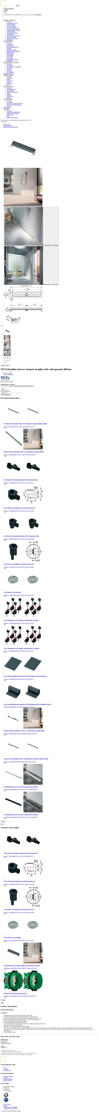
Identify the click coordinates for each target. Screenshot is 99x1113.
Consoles (9, 48)
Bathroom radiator (8, 73)
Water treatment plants (12, 117)
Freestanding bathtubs (12, 33)
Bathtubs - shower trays (9, 20)
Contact (6, 10)
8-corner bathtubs (11, 26)
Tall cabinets (10, 56)
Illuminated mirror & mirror (13, 51)
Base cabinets (10, 45)
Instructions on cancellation (10, 1108)
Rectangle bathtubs (11, 37)
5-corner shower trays (12, 23)
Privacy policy (7, 1104)
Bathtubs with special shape (13, 30)
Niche (8, 93)
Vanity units (10, 58)
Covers (8, 106)
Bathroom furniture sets (12, 47)
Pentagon (9, 95)
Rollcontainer (10, 54)
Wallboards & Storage (12, 59)
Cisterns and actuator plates (13, 112)
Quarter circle (10, 96)
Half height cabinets (12, 49)
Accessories (10, 44)
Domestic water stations (12, 113)
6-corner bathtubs (11, 24)
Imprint (5, 1105)
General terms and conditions (11, 1107)
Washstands (10, 61)
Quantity (3, 393)
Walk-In (9, 97)
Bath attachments (11, 89)
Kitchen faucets (7, 107)
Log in (5, 1067)
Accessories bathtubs (12, 27)
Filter (8, 116)
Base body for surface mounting (14, 103)
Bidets (8, 79)
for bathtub (9, 68)
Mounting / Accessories (12, 92)
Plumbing (6, 109)
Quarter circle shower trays (13, 35)
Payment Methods (8, 1079)
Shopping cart (7, 1070)
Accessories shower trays (13, 28)
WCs (8, 85)
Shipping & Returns (8, 1076)
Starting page (7, 124)
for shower (9, 70)
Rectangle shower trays (12, 38)
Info (5, 11)
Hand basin (9, 80)
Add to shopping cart (6, 394)
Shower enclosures (8, 86)
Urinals (8, 82)
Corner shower (10, 90)
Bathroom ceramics (8, 75)
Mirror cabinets (10, 52)
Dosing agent (10, 114)
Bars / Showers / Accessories (14, 66)
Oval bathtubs (10, 34)
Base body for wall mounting (14, 105)
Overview (9, 21)
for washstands (10, 72)
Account (6, 1069)
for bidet (9, 69)
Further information (8, 374)
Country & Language (8, 8)
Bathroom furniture (8, 41)
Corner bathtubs (11, 31)
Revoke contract (8, 1080)
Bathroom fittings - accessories (11, 62)
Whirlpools (9, 39)
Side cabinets (10, 55)
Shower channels (8, 99)
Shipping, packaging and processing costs (23, 386)
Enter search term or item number (12, 14)
